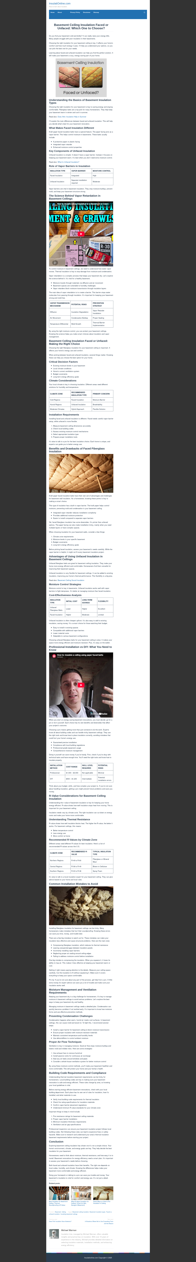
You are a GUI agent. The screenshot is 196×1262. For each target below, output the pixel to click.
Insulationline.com (91, 1257)
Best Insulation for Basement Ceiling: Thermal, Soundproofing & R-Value (58, 1203)
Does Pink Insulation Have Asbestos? (60, 1220)
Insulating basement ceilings (69, 1214)
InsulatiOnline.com (60, 3)
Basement (58, 1212)
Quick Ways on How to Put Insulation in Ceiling (101, 1202)
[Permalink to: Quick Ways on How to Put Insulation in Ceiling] (103, 1193)
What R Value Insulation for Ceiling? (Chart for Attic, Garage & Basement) (80, 1203)
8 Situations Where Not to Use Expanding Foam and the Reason (99, 1221)
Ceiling (64, 1212)
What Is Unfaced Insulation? (68, 162)
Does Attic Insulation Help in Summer (72, 116)
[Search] (144, 12)
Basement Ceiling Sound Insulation (71, 580)
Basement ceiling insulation (81, 1212)
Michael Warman (68, 1230)
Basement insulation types (97, 1212)
